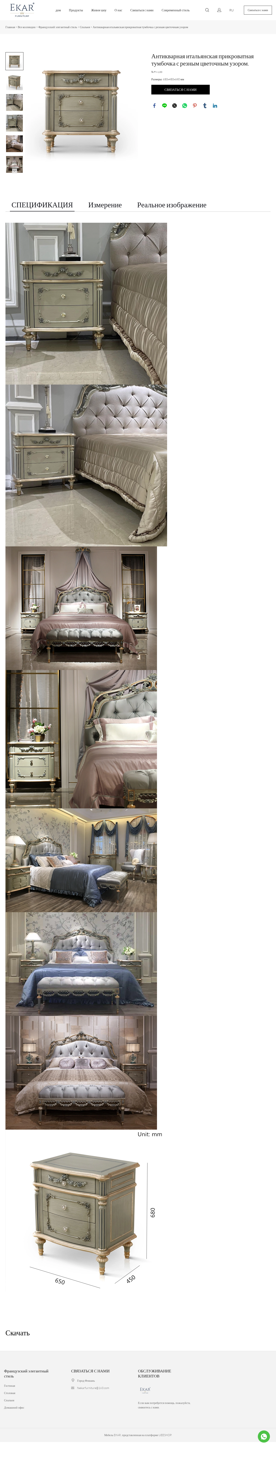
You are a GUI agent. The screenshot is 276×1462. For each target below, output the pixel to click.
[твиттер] (175, 106)
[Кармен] (264, 1436)
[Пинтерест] (195, 106)
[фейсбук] (154, 106)
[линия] (164, 106)
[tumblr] (205, 106)
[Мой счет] (219, 10)
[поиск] (207, 10)
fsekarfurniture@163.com (93, 1388)
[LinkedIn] (215, 106)
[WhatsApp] (185, 106)
